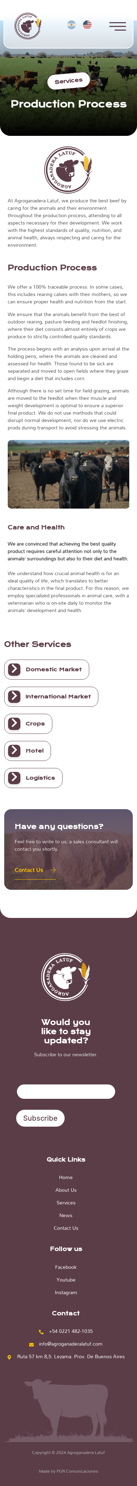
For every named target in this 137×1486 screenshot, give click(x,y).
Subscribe (40, 1118)
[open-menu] (117, 27)
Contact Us (29, 869)
